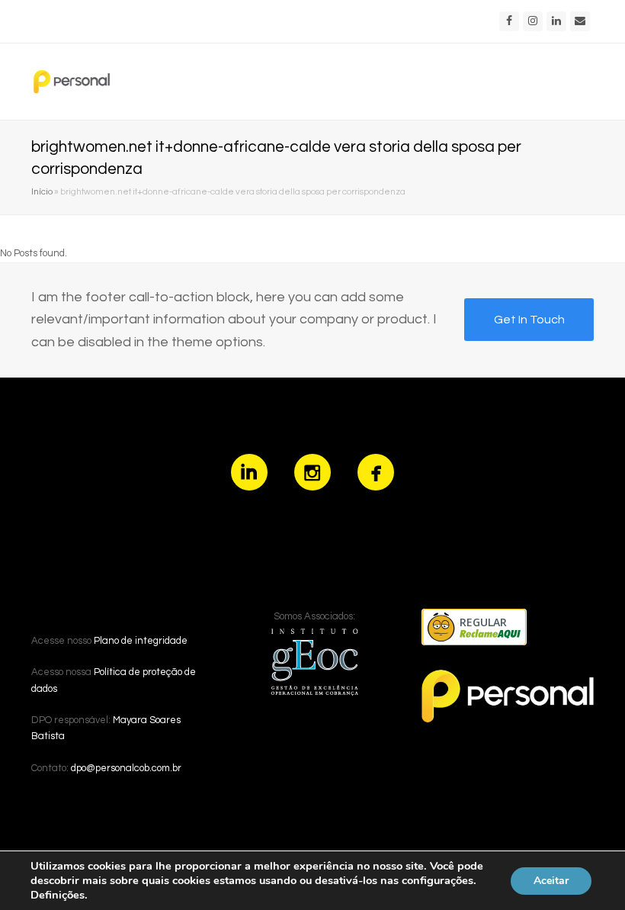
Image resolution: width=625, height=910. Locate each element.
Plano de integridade (141, 640)
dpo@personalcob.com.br (126, 768)
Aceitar (551, 880)
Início (42, 191)
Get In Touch (529, 320)
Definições (57, 895)
